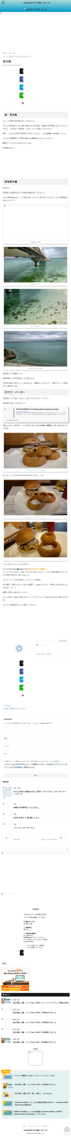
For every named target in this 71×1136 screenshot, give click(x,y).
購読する (7, 994)
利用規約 (18, 767)
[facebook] (21, 79)
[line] (21, 95)
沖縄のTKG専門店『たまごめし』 (26, 807)
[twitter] (21, 71)
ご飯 (6, 705)
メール (6, 746)
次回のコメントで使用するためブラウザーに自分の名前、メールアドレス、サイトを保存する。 (33, 761)
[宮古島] (21, 87)
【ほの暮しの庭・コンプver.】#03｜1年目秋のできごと (34, 1022)
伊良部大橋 (12, 708)
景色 (9, 705)
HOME (24, 1126)
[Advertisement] (35, 164)
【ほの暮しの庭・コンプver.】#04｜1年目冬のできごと (34, 1013)
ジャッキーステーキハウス (23, 828)
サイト (6, 753)
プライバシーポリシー (33, 1126)
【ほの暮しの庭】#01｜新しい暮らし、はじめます (33, 1093)
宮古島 (6, 708)
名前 (5, 738)
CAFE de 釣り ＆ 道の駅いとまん (26, 818)
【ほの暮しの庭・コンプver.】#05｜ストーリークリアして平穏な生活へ (41, 1003)
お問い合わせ (45, 1126)
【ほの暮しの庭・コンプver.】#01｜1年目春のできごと (34, 1042)
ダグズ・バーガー (20, 708)
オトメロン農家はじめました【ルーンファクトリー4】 (34, 1076)
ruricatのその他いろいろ (35, 1130)
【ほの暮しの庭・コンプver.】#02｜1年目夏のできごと (34, 1032)
